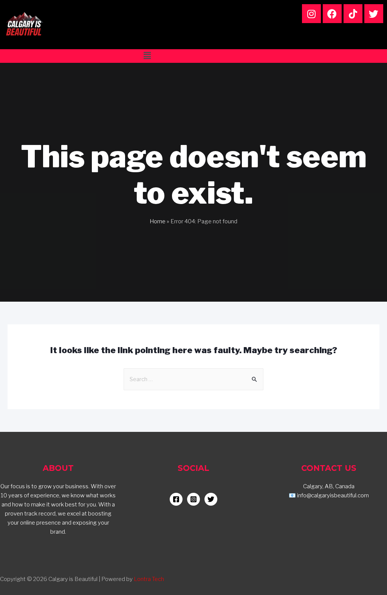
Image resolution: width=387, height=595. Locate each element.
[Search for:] (193, 379)
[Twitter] (373, 13)
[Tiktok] (353, 13)
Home (158, 221)
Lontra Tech (149, 579)
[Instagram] (311, 13)
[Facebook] (332, 13)
